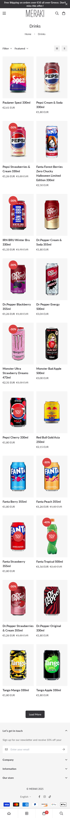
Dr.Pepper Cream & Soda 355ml (49, 242)
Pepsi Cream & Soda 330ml (49, 105)
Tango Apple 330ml (48, 690)
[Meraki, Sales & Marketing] (35, 13)
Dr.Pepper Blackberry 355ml (17, 307)
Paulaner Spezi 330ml (16, 102)
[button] (63, 13)
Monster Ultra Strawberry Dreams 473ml (15, 373)
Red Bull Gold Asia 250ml (48, 440)
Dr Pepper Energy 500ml (48, 307)
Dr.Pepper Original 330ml (48, 628)
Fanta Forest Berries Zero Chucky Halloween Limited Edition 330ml (49, 173)
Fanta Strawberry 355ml (14, 564)
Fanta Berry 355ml (15, 501)
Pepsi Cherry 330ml (15, 437)
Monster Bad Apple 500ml (48, 371)
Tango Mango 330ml (16, 690)
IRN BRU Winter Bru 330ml (16, 242)
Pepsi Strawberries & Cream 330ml (16, 169)
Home (28, 34)
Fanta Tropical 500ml (49, 561)
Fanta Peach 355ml (48, 501)
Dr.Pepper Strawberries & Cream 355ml (18, 628)
